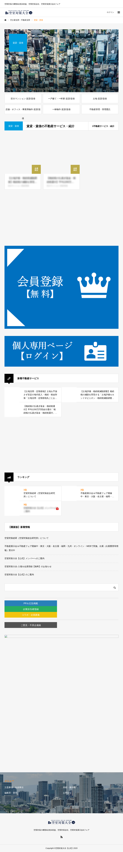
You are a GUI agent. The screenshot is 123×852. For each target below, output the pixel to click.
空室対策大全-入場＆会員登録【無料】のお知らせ (27, 566)
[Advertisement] (61, 218)
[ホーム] (5, 20)
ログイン (110, 12)
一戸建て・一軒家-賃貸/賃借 (61, 98)
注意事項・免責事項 (13, 787)
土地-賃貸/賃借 (100, 98)
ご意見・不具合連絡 (31, 625)
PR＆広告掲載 (31, 603)
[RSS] (61, 836)
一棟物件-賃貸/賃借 (61, 109)
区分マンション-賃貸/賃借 (23, 98)
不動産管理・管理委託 (99, 109)
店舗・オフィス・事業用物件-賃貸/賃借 (23, 111)
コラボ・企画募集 (31, 615)
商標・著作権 (69, 787)
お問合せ (67, 793)
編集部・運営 (10, 793)
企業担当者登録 (31, 609)
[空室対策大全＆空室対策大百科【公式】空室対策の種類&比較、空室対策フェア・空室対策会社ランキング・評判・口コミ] (18, 12)
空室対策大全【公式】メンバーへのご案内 (24, 558)
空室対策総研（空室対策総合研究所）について (26, 538)
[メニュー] (118, 12)
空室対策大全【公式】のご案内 (19, 574)
